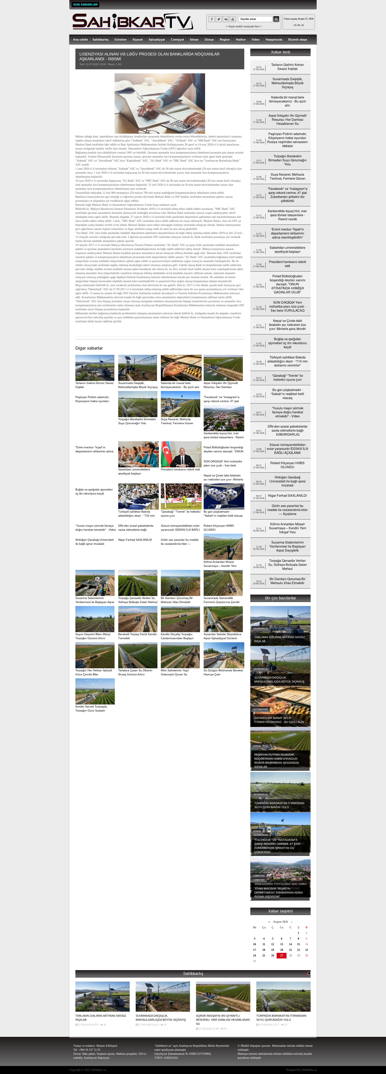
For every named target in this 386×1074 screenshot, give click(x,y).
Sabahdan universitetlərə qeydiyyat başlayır (287, 249)
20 (281, 949)
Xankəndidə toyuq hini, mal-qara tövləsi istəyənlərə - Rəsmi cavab (224, 437)
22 (298, 949)
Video (256, 39)
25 (263, 955)
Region (225, 39)
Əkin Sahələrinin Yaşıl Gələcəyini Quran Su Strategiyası (175, 674)
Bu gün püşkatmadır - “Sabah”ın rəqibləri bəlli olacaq (287, 393)
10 (254, 944)
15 (298, 944)
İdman (194, 39)
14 (290, 944)
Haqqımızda (274, 39)
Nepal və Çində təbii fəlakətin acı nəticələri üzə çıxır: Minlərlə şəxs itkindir (223, 479)
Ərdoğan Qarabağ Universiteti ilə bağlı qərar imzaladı (287, 481)
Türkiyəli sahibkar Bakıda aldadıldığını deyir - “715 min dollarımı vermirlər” (136, 515)
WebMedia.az (309, 1069)
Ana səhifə (80, 39)
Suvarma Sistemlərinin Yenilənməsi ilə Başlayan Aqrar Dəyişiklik (94, 602)
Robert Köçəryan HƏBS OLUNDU (287, 465)
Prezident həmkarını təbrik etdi (180, 469)
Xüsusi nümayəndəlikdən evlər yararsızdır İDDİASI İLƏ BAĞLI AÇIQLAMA (180, 529)
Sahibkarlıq (100, 39)
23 (306, 949)
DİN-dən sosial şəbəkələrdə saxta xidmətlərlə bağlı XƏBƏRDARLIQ (135, 529)
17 (254, 949)
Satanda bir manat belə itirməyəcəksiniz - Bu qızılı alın (287, 101)
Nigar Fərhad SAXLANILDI (135, 539)
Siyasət (137, 39)
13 (281, 944)
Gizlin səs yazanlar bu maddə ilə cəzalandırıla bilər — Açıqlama (179, 543)
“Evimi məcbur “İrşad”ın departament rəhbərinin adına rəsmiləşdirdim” (94, 451)
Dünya (209, 39)
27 (281, 955)
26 (272, 955)
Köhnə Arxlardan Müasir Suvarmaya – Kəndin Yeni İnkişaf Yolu (220, 565)
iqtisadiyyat (260, 709)
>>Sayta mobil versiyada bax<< (244, 26)
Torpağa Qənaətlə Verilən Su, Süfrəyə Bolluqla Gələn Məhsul (287, 564)
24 (254, 955)
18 (263, 949)
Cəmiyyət (177, 39)
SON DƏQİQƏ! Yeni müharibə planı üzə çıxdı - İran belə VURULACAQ (223, 465)
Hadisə (240, 39)
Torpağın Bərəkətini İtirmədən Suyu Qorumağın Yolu (287, 160)
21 (290, 949)
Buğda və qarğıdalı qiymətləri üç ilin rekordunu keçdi (287, 343)
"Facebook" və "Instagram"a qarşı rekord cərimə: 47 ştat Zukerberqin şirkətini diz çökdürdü (287, 194)
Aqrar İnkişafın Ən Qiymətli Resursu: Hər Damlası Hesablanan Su (221, 387)
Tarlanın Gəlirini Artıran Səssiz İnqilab (287, 66)
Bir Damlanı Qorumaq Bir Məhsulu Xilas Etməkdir (287, 580)
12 (272, 944)
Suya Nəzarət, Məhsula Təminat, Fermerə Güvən (287, 176)
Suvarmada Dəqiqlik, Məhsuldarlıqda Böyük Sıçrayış (288, 83)
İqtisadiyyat (157, 39)
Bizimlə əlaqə (297, 39)
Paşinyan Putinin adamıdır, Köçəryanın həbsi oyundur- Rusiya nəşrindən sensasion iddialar (287, 139)
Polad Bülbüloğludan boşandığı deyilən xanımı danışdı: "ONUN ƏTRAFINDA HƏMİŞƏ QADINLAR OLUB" (287, 284)
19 (272, 949)
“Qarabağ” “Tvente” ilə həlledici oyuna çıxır (287, 377)
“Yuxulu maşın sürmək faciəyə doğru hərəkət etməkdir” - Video (287, 412)
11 (264, 944)
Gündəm (120, 39)
